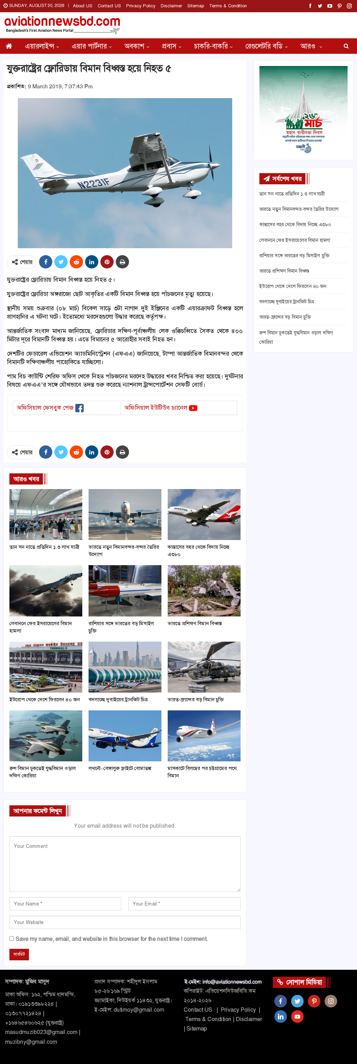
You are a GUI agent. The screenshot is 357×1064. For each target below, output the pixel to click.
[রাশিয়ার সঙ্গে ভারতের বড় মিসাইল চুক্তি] (125, 590)
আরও (309, 46)
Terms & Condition (228, 6)
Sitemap (195, 6)
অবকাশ (134, 46)
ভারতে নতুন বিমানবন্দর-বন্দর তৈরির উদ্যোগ (299, 209)
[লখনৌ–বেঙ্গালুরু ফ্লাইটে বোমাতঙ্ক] (125, 735)
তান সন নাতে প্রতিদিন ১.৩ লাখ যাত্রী (292, 194)
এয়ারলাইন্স (39, 46)
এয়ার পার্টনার (89, 46)
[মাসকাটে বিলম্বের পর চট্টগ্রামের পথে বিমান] (204, 735)
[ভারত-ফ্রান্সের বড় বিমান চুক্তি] (204, 667)
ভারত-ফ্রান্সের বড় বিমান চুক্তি (285, 317)
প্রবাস (169, 46)
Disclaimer (171, 6)
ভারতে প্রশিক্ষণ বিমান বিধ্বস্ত (284, 271)
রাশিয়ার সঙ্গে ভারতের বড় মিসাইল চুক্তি (294, 255)
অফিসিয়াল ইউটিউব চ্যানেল (155, 408)
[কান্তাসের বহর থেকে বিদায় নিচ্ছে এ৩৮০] (204, 514)
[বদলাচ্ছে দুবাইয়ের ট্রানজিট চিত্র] (125, 667)
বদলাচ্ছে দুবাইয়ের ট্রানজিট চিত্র (286, 301)
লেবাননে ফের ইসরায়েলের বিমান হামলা (294, 240)
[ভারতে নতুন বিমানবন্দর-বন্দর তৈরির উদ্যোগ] (125, 514)
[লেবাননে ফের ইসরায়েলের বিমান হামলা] (45, 590)
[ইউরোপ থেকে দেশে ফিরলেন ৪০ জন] (45, 667)
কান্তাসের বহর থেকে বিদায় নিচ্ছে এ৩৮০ (295, 224)
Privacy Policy (140, 6)
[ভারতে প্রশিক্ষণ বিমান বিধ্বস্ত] (204, 590)
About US (82, 6)
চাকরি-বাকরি (211, 46)
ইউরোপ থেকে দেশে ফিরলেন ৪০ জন (292, 286)
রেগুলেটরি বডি (264, 46)
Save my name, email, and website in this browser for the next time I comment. (112, 939)
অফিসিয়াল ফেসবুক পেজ (45, 408)
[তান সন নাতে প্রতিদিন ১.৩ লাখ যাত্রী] (45, 514)
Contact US (109, 6)
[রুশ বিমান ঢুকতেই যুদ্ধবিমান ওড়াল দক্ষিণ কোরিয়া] (45, 735)
